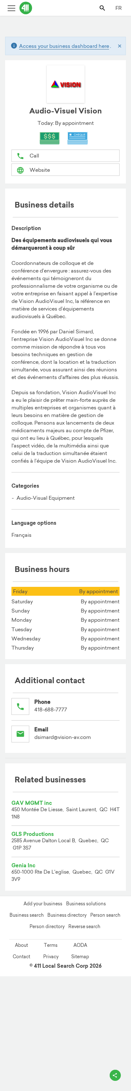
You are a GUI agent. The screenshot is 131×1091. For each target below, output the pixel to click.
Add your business (43, 904)
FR (118, 8)
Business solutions (86, 904)
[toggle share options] (115, 1075)
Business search (27, 915)
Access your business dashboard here (64, 46)
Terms (51, 945)
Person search (105, 915)
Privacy (51, 956)
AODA (80, 945)
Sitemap (80, 956)
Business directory (66, 915)
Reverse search (84, 926)
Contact (21, 956)
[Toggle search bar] (102, 7)
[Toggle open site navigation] (11, 7)
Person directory (47, 926)
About (21, 945)
